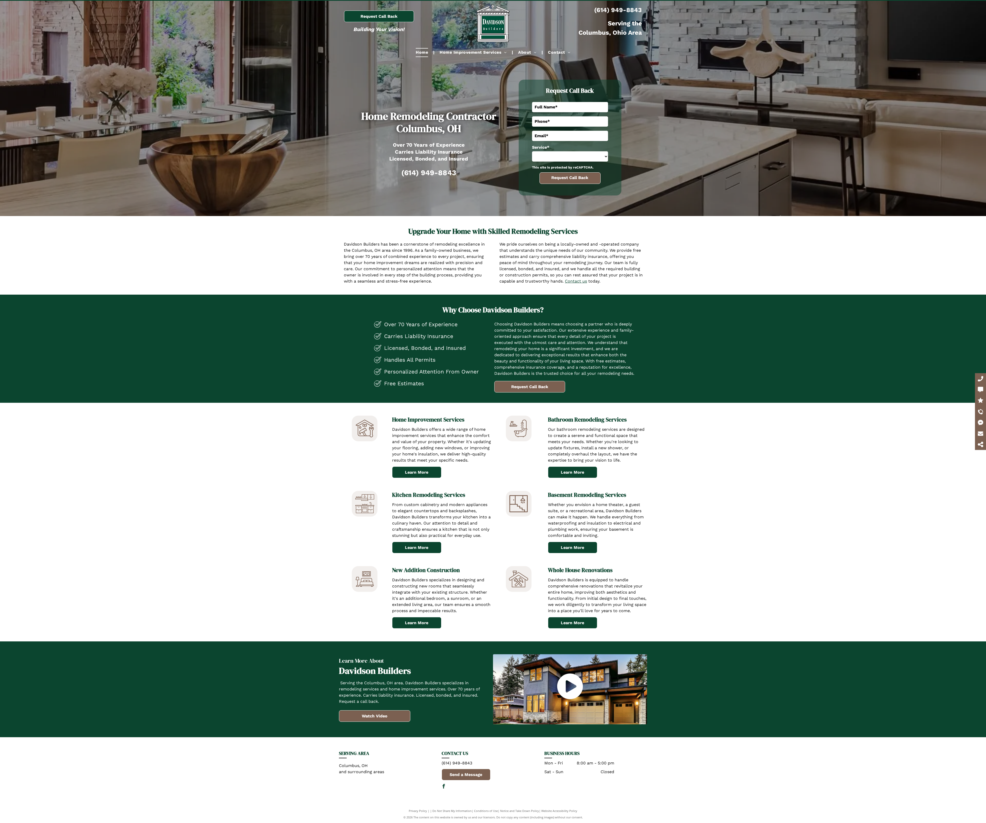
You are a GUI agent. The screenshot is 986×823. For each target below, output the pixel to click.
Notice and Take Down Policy (519, 811)
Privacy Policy (418, 811)
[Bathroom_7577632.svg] (518, 439)
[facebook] (443, 787)
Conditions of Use (486, 811)
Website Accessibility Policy (559, 811)
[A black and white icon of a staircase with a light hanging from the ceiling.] (518, 515)
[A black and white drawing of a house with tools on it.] (518, 590)
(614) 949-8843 (618, 10)
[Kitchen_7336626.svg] (364, 515)
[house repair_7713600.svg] (364, 439)
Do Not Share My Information (452, 811)
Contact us (576, 281)
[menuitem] (422, 52)
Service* (540, 147)
